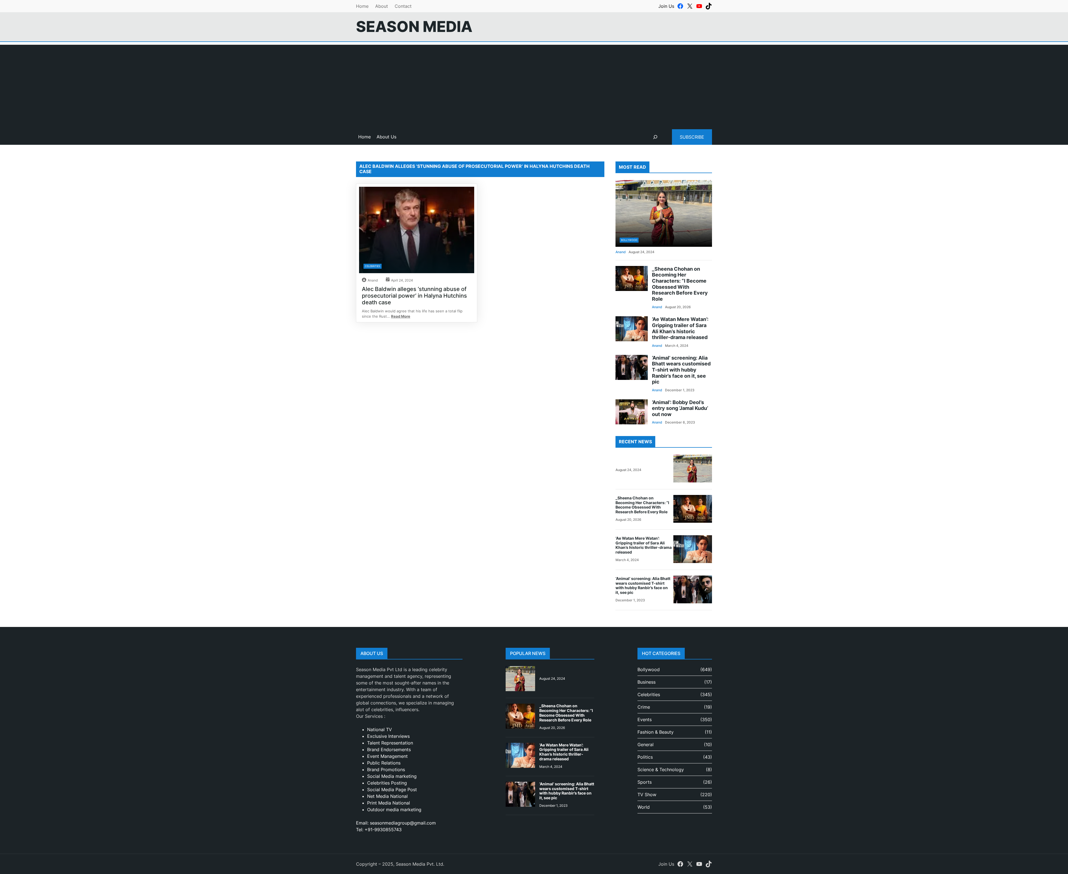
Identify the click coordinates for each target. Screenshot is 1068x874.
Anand (373, 280)
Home (362, 6)
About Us (386, 137)
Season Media (414, 27)
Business (646, 682)
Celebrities (372, 266)
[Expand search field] (655, 137)
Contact (403, 6)
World (643, 807)
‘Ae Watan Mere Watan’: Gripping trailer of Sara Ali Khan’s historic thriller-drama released (680, 328)
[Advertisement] (534, 84)
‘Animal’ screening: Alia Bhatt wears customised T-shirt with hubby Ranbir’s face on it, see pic (681, 370)
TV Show (646, 794)
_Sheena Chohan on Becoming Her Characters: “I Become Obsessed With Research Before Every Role (680, 284)
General (645, 744)
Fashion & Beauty (655, 732)
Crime (643, 707)
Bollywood (629, 239)
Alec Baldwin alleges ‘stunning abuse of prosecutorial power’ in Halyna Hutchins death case (414, 296)
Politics (645, 757)
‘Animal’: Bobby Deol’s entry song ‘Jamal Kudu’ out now (680, 408)
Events (644, 719)
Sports (644, 782)
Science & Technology (660, 769)
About (381, 6)
